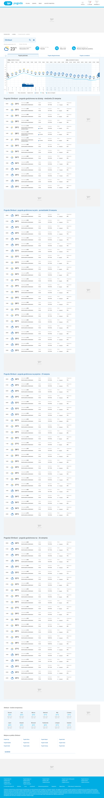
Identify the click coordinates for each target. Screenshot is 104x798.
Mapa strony (62, 786)
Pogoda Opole (7, 782)
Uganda (14, 34)
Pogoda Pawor (62, 742)
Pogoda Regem (44, 739)
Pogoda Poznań (26, 782)
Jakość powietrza (49, 3)
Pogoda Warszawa (85, 782)
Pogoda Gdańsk (45, 779)
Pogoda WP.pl (7, 34)
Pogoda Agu (6, 739)
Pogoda (18, 3)
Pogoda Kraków (26, 780)
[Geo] (34, 40)
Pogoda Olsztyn (84, 780)
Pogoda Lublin (45, 780)
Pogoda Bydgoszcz (27, 779)
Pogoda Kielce (7, 780)
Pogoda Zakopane (27, 783)
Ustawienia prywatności (43, 786)
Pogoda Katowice (85, 779)
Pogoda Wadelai (7, 742)
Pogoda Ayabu (26, 746)
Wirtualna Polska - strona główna (8, 3)
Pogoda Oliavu (26, 739)
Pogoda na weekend (85, 55)
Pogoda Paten (26, 742)
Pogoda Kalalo (7, 746)
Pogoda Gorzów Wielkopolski (68, 779)
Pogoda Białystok (7, 779)
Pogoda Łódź (64, 780)
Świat (40, 3)
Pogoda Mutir (62, 739)
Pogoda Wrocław (7, 783)
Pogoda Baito (62, 746)
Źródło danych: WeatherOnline (74, 786)
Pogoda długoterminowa (54, 55)
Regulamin (54, 786)
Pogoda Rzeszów (46, 782)
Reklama (19, 786)
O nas (25, 786)
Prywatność (32, 786)
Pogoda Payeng (44, 746)
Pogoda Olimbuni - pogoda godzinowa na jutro (21, 210)
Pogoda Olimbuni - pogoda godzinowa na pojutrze (22, 374)
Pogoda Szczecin (65, 782)
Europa (34, 3)
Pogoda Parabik (44, 742)
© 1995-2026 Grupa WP (9, 786)
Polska (28, 3)
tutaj (32, 795)
